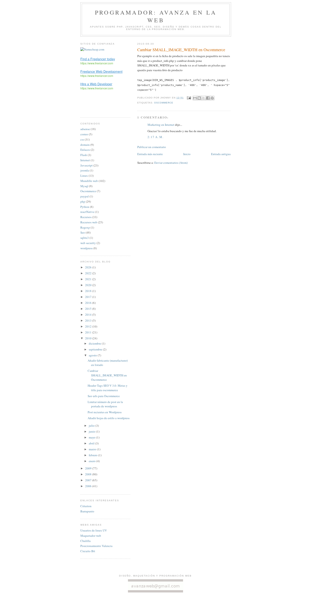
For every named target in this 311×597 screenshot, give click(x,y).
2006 (88, 486)
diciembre (95, 343)
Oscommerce (163, 102)
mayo (92, 437)
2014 (88, 314)
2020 (88, 285)
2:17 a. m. (155, 137)
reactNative (87, 212)
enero (92, 461)
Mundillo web (89, 181)
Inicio (187, 154)
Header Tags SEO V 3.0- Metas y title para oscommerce (107, 387)
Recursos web (88, 222)
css (82, 139)
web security (88, 243)
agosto (93, 355)
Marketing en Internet (161, 125)
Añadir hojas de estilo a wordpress (109, 418)
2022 (88, 273)
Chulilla (85, 541)
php (82, 201)
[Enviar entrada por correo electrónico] (189, 97)
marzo (93, 449)
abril (92, 443)
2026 (88, 267)
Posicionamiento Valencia (96, 546)
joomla (84, 170)
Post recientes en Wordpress (105, 412)
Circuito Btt (87, 551)
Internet (85, 160)
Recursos (86, 217)
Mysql (84, 186)
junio (92, 431)
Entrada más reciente (150, 154)
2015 (88, 309)
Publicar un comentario (151, 147)
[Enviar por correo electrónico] (195, 98)
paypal (84, 196)
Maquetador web (90, 536)
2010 (88, 338)
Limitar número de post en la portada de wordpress (105, 404)
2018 (88, 291)
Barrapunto (87, 511)
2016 (88, 303)
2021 (88, 279)
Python (84, 207)
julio (92, 425)
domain (85, 145)
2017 (88, 297)
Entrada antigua (221, 154)
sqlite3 (84, 238)
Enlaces (85, 150)
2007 (88, 480)
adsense (85, 129)
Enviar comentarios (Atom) (171, 163)
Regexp (85, 227)
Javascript (86, 165)
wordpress (86, 248)
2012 (88, 326)
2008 (88, 474)
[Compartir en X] (203, 98)
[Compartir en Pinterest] (212, 98)
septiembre (96, 349)
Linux (84, 176)
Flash (83, 155)
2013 (88, 320)
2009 (88, 468)
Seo (82, 232)
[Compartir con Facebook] (208, 98)
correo (84, 134)
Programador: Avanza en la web (156, 16)
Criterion (86, 506)
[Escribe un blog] (199, 98)
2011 (88, 332)
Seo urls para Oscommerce (104, 396)
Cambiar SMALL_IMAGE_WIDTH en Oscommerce (107, 375)
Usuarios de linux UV (93, 530)
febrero (93, 455)
